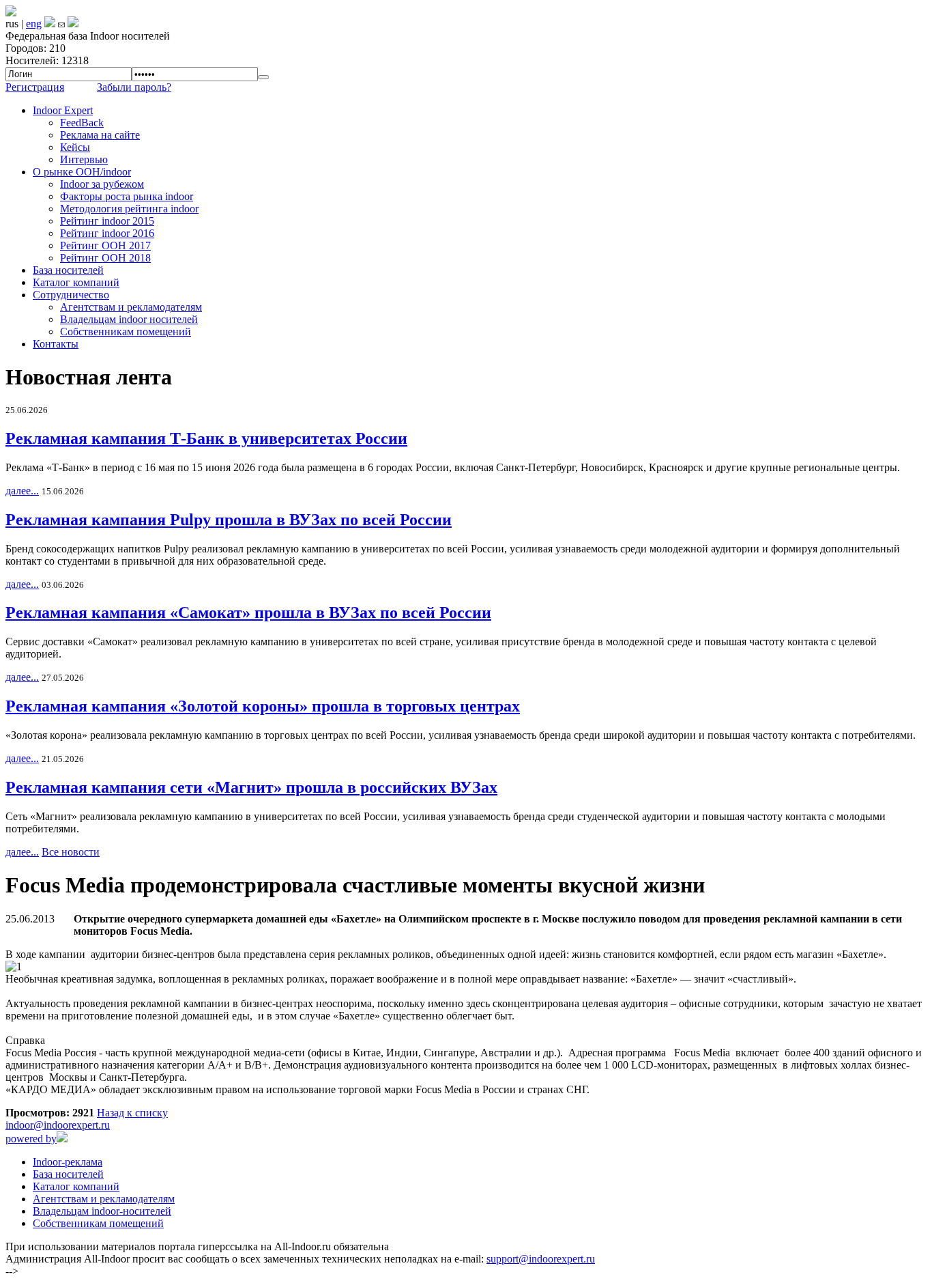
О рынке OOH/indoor (82, 172)
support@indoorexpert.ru (540, 1259)
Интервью (84, 159)
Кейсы (75, 147)
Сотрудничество (71, 294)
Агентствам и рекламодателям (131, 307)
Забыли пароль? (134, 87)
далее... (22, 490)
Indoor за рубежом (102, 184)
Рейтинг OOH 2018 (105, 258)
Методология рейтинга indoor (129, 208)
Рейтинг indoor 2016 (107, 233)
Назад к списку (132, 1112)
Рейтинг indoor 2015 (107, 221)
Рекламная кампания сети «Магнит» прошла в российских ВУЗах (251, 787)
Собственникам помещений (125, 331)
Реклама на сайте (100, 135)
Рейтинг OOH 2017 (105, 245)
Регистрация (34, 87)
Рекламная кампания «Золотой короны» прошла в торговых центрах (262, 706)
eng (34, 23)
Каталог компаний (76, 282)
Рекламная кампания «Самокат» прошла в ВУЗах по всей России (248, 612)
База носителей (68, 270)
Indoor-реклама (67, 1162)
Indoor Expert (63, 110)
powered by (31, 1138)
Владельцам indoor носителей (129, 319)
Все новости (71, 852)
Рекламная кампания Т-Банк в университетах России (206, 438)
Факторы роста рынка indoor (126, 196)
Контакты (55, 344)
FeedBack (82, 122)
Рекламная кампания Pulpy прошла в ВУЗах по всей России (228, 519)
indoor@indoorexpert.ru (57, 1125)
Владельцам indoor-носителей (102, 1211)
